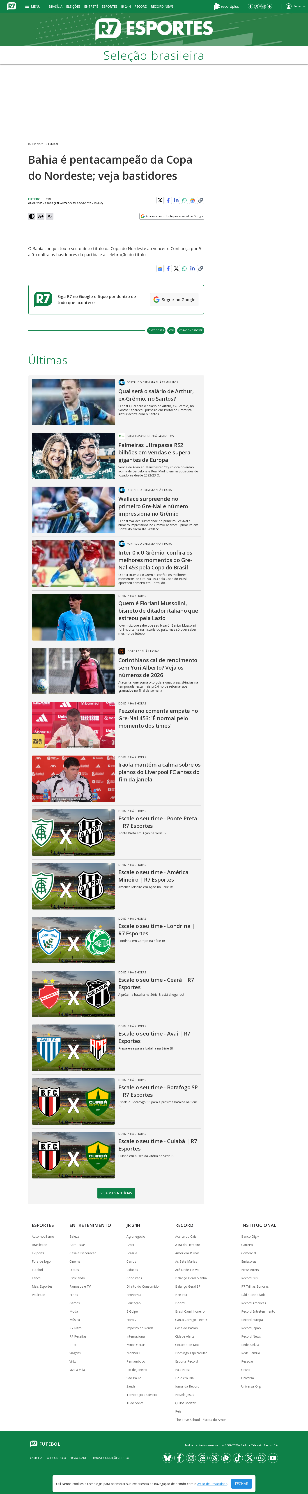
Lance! (36, 1278)
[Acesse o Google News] (192, 200)
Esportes (109, 6)
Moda (73, 1311)
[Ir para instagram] (263, 6)
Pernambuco (135, 1361)
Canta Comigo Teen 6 (191, 1320)
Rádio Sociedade (253, 1295)
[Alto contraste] (31, 216)
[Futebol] (154, 29)
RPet (72, 1345)
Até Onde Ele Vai (187, 1270)
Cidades (132, 1270)
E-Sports (38, 1253)
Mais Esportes (42, 1286)
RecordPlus (249, 1278)
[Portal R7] (11, 5)
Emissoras (248, 1261)
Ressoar (247, 1361)
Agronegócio (135, 1236)
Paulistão (38, 1295)
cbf (171, 330)
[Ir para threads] (214, 1458)
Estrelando (77, 1278)
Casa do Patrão (186, 1328)
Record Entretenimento (258, 1311)
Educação (133, 1303)
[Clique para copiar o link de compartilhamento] (200, 200)
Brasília (55, 6)
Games (74, 1303)
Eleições (73, 6)
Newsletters (250, 1270)
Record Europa (252, 1320)
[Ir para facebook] (250, 6)
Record (140, 6)
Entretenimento (90, 1225)
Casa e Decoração (83, 1253)
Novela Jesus (184, 1394)
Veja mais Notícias (116, 1193)
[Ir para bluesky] (167, 1458)
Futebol (53, 144)
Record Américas (253, 1303)
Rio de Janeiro (136, 1370)
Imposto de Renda (140, 1328)
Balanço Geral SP (187, 1286)
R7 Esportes (35, 144)
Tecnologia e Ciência (141, 1394)
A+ (41, 216)
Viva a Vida (77, 1370)
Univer (246, 1370)
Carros (131, 1261)
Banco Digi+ (250, 1236)
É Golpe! (132, 1311)
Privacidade (78, 1458)
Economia (133, 1295)
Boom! (180, 1303)
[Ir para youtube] (273, 1458)
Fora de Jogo (41, 1261)
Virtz (72, 1361)
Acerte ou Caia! (186, 1236)
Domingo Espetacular (191, 1353)
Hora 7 (131, 1320)
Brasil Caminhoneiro (190, 1311)
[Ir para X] (257, 6)
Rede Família (250, 1353)
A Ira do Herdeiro (187, 1245)
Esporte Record (186, 1361)
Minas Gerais (135, 1345)
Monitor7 (133, 1353)
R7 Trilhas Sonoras (255, 1286)
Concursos (134, 1278)
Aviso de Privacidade (212, 1484)
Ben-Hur (181, 1295)
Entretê (91, 6)
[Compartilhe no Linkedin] (176, 200)
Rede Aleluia (250, 1345)
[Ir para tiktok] (238, 1458)
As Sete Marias (186, 1261)
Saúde (131, 1386)
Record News (162, 6)
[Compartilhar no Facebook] (168, 200)
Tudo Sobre (135, 1403)
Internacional (135, 1336)
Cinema (74, 1261)
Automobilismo (43, 1236)
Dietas (74, 1270)
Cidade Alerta (185, 1336)
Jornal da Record (187, 1386)
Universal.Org (251, 1386)
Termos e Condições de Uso (109, 1458)
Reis (178, 1411)
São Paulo (133, 1378)
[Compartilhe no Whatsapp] (184, 200)
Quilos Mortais (186, 1403)
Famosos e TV (80, 1286)
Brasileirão (39, 1245)
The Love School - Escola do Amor (200, 1419)
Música (74, 1320)
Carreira (247, 1245)
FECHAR (241, 1483)
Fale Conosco (56, 1458)
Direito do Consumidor (143, 1286)
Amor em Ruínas (187, 1253)
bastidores (156, 330)
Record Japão (251, 1328)
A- (50, 216)
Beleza (74, 1236)
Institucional (258, 1225)
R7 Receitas (78, 1336)
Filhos (73, 1295)
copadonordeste (190, 330)
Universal (248, 1378)
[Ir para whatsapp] (261, 1458)
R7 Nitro (75, 1328)
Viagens (75, 1353)
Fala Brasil (182, 1370)
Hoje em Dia (184, 1378)
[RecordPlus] (226, 5)
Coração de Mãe (187, 1345)
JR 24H (126, 6)
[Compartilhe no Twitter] (160, 200)
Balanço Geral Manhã (191, 1278)
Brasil (130, 1245)
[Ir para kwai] (203, 1458)
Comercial (248, 1253)
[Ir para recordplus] (226, 1458)
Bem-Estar (77, 1245)
